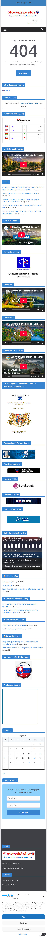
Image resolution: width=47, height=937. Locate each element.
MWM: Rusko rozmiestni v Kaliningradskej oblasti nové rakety (22, 648)
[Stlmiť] (38, 174)
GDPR (20, 934)
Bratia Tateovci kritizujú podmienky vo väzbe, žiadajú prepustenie (22, 589)
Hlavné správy (12, 576)
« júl (3, 773)
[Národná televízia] (23, 500)
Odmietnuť (23, 923)
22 (34, 758)
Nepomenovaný (7, 582)
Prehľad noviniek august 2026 (11, 629)
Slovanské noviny (13, 636)
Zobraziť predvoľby (23, 929)
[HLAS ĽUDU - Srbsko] (23, 517)
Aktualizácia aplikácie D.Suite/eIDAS (14, 625)
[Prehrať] (5, 174)
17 (4, 758)
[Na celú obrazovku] (42, 174)
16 (40, 753)
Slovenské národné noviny (17, 598)
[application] (23, 164)
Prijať (23, 917)
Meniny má (29, 103)
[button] (44, 896)
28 (29, 763)
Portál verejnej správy (15, 620)
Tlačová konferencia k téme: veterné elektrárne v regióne (20, 193)
